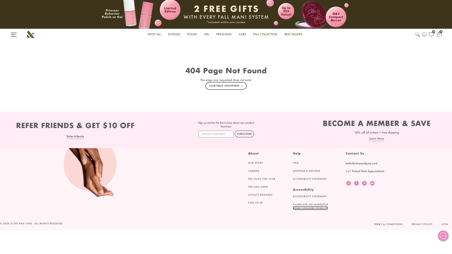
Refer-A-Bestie (75, 136)
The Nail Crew (258, 186)
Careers (253, 171)
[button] (310, 208)
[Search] (417, 37)
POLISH (192, 34)
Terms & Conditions (388, 224)
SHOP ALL (154, 34)
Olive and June (21, 223)
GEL (206, 34)
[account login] (424, 35)
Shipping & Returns (306, 171)
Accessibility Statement (310, 178)
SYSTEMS (174, 34)
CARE (242, 34)
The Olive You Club (261, 178)
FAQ (296, 162)
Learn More (376, 138)
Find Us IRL (255, 202)
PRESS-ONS (223, 34)
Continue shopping (224, 85)
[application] (443, 236)
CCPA (444, 224)
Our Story (255, 162)
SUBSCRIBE (244, 134)
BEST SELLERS (293, 34)
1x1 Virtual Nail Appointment (365, 171)
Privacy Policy (422, 224)
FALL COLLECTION (265, 34)
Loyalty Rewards (260, 194)
